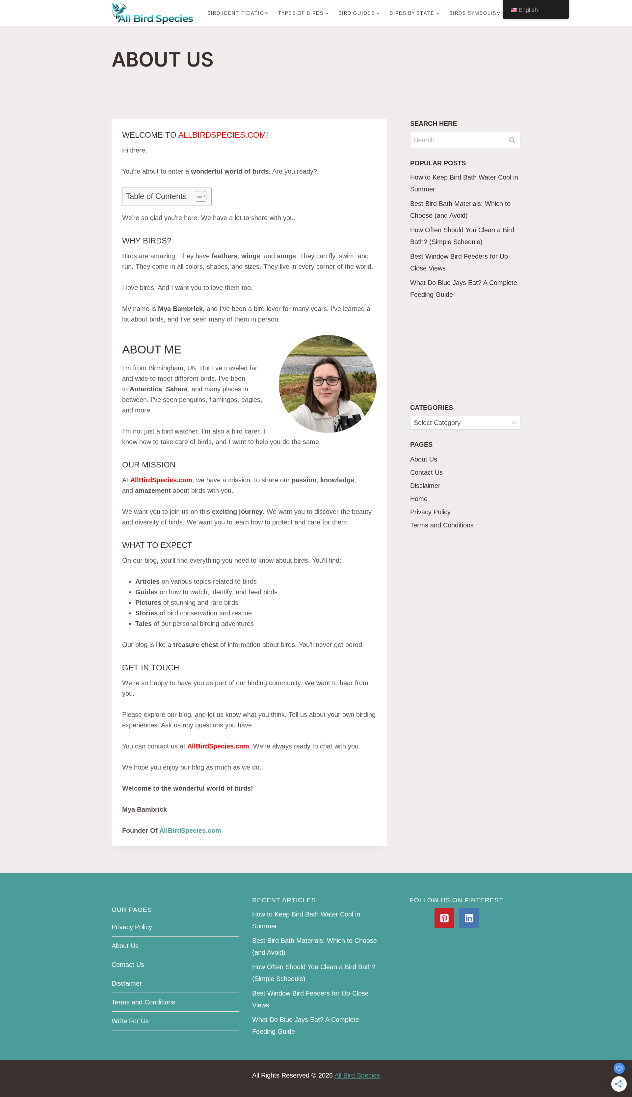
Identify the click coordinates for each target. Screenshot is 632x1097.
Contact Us (426, 472)
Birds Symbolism (475, 13)
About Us (423, 459)
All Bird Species (357, 1075)
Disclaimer (425, 485)
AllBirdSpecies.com (190, 830)
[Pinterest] (444, 918)
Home (419, 498)
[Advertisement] (465, 351)
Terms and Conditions (442, 525)
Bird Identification (237, 13)
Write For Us (130, 1021)
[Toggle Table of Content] (197, 196)
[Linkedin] (469, 918)
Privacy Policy (430, 512)
